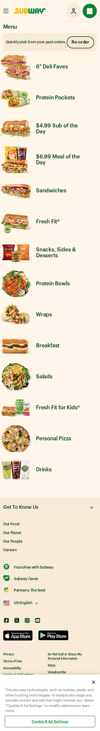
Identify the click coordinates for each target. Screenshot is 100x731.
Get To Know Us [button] (20, 507)
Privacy (8, 654)
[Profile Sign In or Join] (74, 11)
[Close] (93, 682)
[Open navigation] (6, 11)
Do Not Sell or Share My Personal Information (65, 656)
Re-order (80, 42)
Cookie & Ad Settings (50, 721)
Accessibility (12, 668)
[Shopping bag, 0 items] (90, 11)
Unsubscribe (57, 672)
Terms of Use (12, 661)
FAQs (51, 665)
